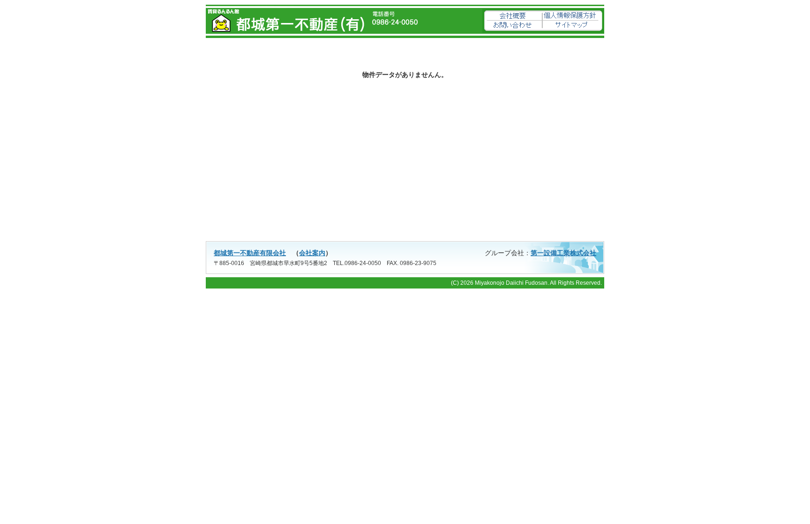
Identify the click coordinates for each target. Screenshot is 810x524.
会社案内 (312, 253)
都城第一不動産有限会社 (250, 253)
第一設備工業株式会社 (563, 253)
